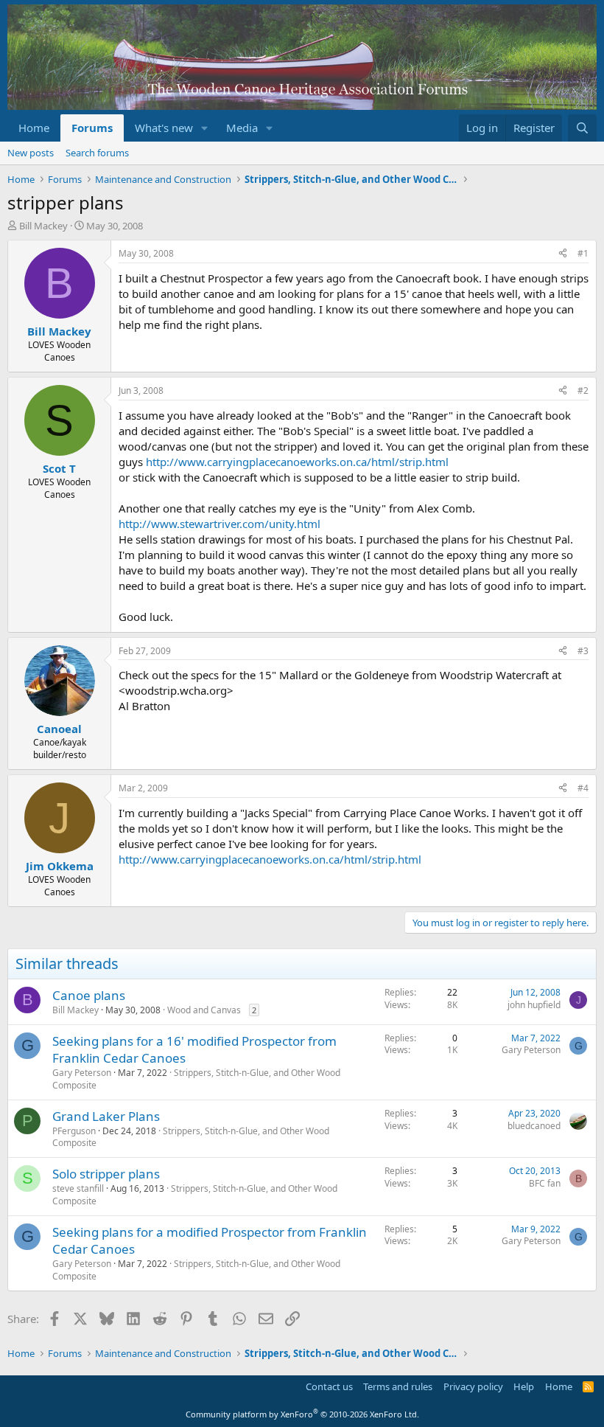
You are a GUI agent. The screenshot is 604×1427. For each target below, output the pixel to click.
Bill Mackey (43, 225)
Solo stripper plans (106, 1173)
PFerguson (74, 1131)
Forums (92, 127)
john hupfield (534, 1005)
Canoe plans (88, 995)
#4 (583, 788)
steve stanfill (78, 1188)
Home (33, 127)
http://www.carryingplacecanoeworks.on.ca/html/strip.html (297, 461)
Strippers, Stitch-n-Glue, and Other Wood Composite (196, 1078)
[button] (204, 128)
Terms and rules (397, 1386)
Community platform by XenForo (302, 1414)
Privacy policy (473, 1386)
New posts (30, 152)
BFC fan (545, 1183)
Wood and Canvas (204, 1010)
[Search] (582, 128)
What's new (164, 127)
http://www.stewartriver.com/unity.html (219, 523)
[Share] (562, 254)
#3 (583, 651)
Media (242, 127)
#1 (583, 253)
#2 (583, 390)
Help (523, 1386)
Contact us (329, 1386)
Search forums (97, 152)
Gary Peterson (81, 1072)
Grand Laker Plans (106, 1116)
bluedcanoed (534, 1125)
